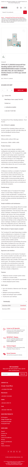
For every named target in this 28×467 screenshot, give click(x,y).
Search (3, 431)
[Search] (25, 12)
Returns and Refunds (6, 441)
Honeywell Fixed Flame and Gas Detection (14, 17)
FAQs (2, 443)
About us (3, 435)
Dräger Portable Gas (6, 419)
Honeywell (3, 62)
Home (2, 17)
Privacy (3, 439)
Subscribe (22, 374)
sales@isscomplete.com (13, 332)
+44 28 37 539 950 (10, 111)
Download (23, 305)
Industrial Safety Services (14, 457)
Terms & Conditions (6, 437)
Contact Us (4, 433)
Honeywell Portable (6, 421)
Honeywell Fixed (5, 423)
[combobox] (14, 12)
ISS (22, 457)
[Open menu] (25, 7)
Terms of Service (5, 445)
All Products (4, 417)
